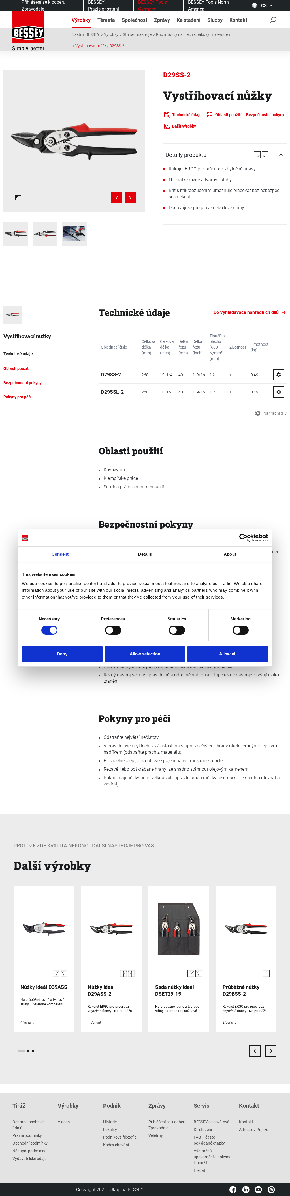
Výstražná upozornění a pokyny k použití (212, 1157)
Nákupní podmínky (28, 1151)
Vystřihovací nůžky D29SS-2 (99, 45)
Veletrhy (155, 1135)
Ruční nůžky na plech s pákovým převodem (193, 34)
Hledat (199, 1170)
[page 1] (21, 1051)
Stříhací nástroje (137, 34)
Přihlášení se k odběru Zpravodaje (167, 1125)
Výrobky (111, 34)
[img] (74, 141)
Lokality (110, 1129)
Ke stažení (203, 1129)
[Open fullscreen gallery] (18, 197)
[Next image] (130, 197)
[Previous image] (116, 197)
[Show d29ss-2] (45, 234)
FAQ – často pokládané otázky (209, 1140)
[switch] (113, 630)
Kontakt (246, 1122)
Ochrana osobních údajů (28, 1125)
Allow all (227, 653)
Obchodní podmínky (30, 1143)
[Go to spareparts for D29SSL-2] (278, 392)
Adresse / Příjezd (253, 1129)
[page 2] (28, 1051)
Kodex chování (116, 1145)
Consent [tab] (60, 554)
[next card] (270, 1051)
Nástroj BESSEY (85, 34)
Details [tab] (145, 554)
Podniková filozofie (120, 1137)
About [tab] (230, 554)
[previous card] (255, 1051)
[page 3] (33, 1051)
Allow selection (145, 653)
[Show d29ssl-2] (15, 234)
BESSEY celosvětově (211, 1122)
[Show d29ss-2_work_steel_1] (74, 234)
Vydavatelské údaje (29, 1158)
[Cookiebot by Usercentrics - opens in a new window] (243, 538)
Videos (64, 1122)
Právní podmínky (27, 1135)
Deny (62, 653)
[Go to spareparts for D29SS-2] (278, 374)
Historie (110, 1122)
